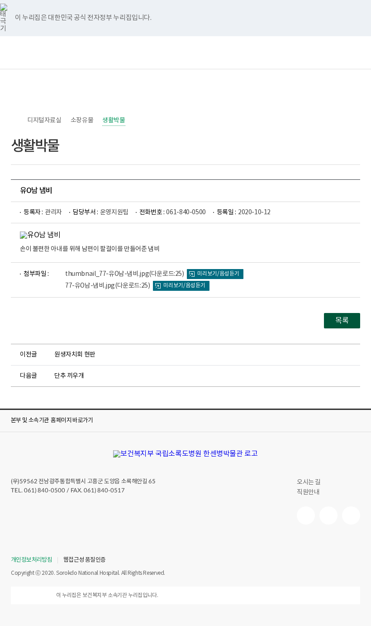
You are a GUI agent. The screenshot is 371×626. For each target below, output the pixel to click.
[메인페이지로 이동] (185, 454)
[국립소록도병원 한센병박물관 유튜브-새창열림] (328, 515)
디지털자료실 (44, 120)
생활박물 (113, 120)
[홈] (15, 120)
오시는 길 (309, 482)
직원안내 (308, 492)
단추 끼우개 (69, 376)
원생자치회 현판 (74, 354)
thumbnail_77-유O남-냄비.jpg (124, 274)
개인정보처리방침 (31, 560)
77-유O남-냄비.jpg (107, 285)
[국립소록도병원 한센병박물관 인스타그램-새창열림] (351, 515)
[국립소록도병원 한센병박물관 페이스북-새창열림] (306, 515)
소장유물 (82, 120)
